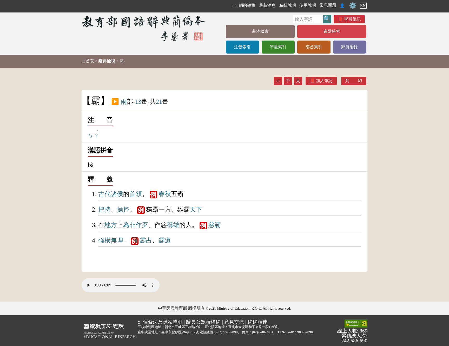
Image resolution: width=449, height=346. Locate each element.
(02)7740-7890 (227, 332)
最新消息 (267, 5)
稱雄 (173, 224)
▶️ (115, 101)
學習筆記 (352, 19)
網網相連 (257, 322)
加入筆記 (324, 81)
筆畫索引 (278, 47)
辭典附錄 (349, 47)
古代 (104, 194)
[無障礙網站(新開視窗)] (356, 323)
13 (138, 101)
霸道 (165, 240)
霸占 (146, 240)
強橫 (104, 240)
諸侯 (117, 194)
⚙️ (353, 5)
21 (159, 101)
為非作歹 (135, 224)
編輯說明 (287, 5)
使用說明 (307, 5)
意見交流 (234, 322)
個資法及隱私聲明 (162, 322)
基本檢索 (260, 31)
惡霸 (214, 224)
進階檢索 (331, 31)
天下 (196, 209)
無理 (117, 240)
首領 (135, 194)
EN (363, 5)
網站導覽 (247, 5)
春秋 (165, 194)
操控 (123, 209)
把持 (104, 209)
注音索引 (242, 47)
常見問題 (328, 5)
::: (233, 5)
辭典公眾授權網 (203, 322)
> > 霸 (103, 61)
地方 (110, 224)
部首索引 (314, 47)
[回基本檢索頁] (144, 27)
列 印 (353, 81)
